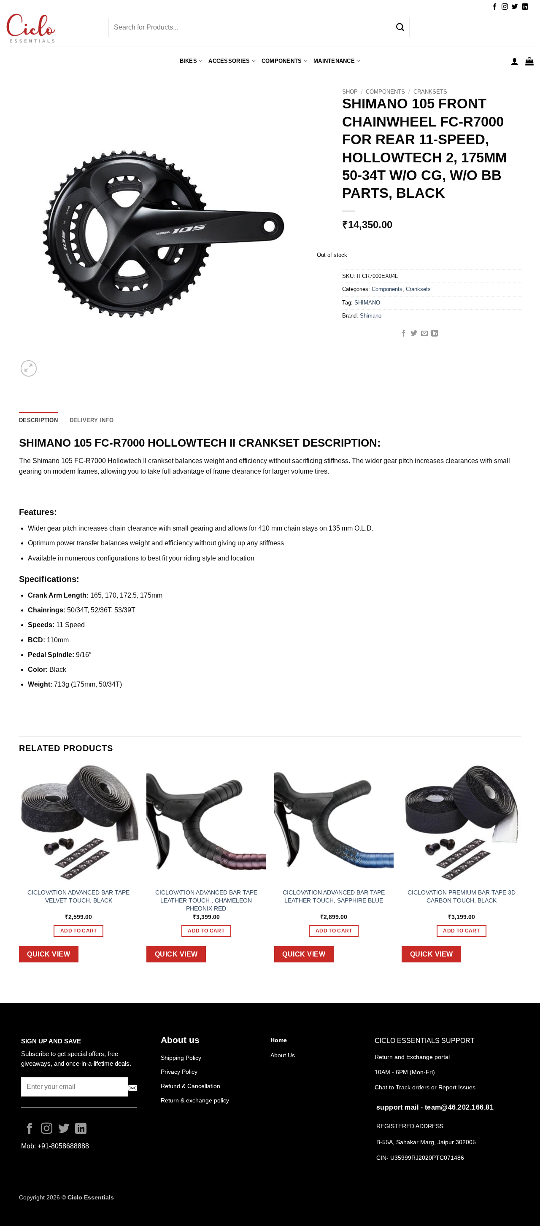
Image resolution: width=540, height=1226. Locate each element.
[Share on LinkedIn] (434, 333)
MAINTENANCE (334, 61)
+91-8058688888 (63, 1146)
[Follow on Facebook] (494, 7)
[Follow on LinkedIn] (525, 7)
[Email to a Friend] (424, 333)
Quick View (48, 954)
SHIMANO (367, 302)
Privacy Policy (179, 1071)
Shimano (370, 316)
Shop (350, 92)
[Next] (520, 869)
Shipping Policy (181, 1057)
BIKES (188, 61)
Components (282, 61)
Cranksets (430, 92)
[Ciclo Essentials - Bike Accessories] (51, 29)
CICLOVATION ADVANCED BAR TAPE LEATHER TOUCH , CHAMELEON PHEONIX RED (206, 900)
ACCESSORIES (229, 61)
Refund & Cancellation (191, 1086)
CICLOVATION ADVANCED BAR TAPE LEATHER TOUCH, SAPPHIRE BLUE (334, 896)
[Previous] (19, 869)
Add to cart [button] (78, 930)
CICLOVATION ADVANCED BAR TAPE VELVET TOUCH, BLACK (78, 896)
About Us (282, 1055)
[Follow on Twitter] (515, 7)
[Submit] (400, 27)
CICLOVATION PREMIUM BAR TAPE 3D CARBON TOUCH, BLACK (462, 896)
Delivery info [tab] (91, 420)
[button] (514, 61)
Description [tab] (38, 420)
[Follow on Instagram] (505, 7)
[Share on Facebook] (403, 333)
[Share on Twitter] (413, 333)
